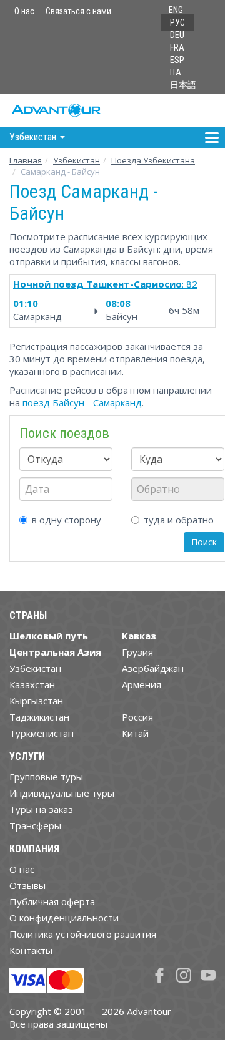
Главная (25, 160)
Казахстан (32, 684)
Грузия (137, 652)
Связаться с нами (78, 11)
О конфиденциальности (64, 917)
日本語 (183, 85)
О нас (24, 11)
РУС (177, 22)
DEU (177, 35)
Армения (141, 684)
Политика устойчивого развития (82, 934)
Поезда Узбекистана (153, 160)
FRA (177, 47)
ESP (177, 60)
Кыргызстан (36, 700)
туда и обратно (179, 519)
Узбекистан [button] (34, 137)
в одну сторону (66, 519)
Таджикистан (39, 717)
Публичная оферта (52, 901)
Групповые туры (46, 776)
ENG (176, 10)
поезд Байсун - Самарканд (82, 402)
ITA (175, 72)
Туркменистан (41, 733)
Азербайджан (153, 668)
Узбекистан (76, 160)
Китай (135, 733)
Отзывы (27, 885)
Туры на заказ (41, 809)
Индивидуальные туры (61, 793)
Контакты (30, 950)
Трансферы (35, 825)
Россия (137, 717)
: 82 (105, 284)
